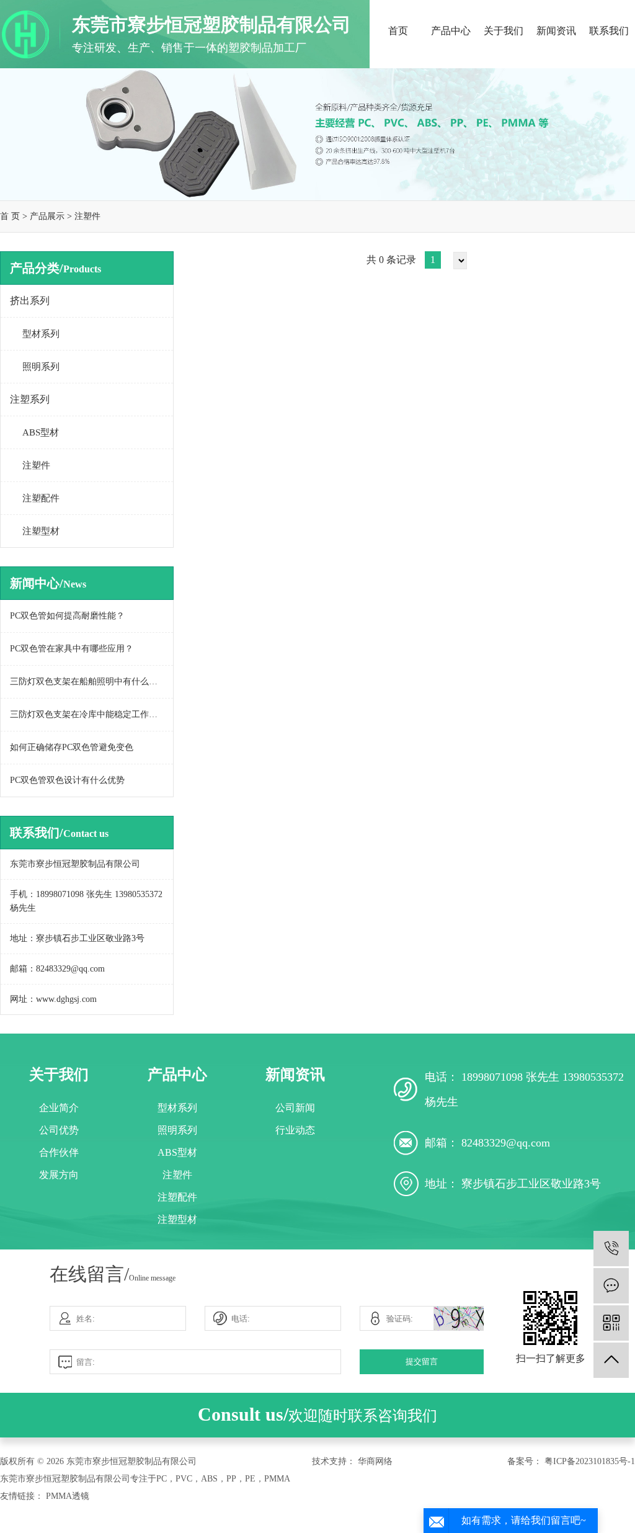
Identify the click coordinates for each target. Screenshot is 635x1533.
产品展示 (47, 216)
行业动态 (295, 1130)
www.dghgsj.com (66, 999)
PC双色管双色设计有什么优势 (67, 780)
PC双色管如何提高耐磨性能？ (67, 615)
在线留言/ (89, 1274)
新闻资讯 (556, 30)
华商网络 (374, 1461)
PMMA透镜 (67, 1496)
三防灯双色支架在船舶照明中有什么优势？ (87, 681)
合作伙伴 (59, 1152)
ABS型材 (40, 432)
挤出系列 (30, 300)
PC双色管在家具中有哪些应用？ (71, 648)
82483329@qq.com (70, 968)
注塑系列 (30, 399)
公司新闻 (295, 1107)
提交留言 (422, 1361)
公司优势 (59, 1130)
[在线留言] (611, 1285)
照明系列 (41, 367)
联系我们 (609, 30)
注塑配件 (41, 498)
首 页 (10, 216)
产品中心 (451, 30)
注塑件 (87, 216)
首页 (398, 30)
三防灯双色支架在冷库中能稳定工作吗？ (87, 714)
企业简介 (59, 1107)
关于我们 (503, 30)
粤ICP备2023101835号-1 (588, 1461)
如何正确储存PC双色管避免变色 (71, 747)
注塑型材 (41, 531)
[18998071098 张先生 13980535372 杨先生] (611, 1248)
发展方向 (59, 1174)
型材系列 (41, 334)
